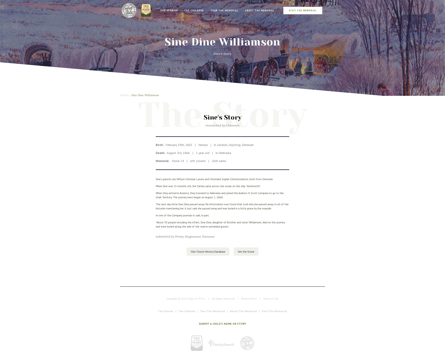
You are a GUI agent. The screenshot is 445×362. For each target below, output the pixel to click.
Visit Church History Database (208, 251)
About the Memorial (260, 10)
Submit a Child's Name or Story (222, 323)
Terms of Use (270, 298)
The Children (194, 10)
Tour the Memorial (224, 10)
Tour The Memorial (212, 311)
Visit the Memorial (303, 10)
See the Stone (246, 251)
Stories (124, 95)
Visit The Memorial (274, 311)
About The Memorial (243, 311)
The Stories (169, 10)
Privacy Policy (249, 298)
